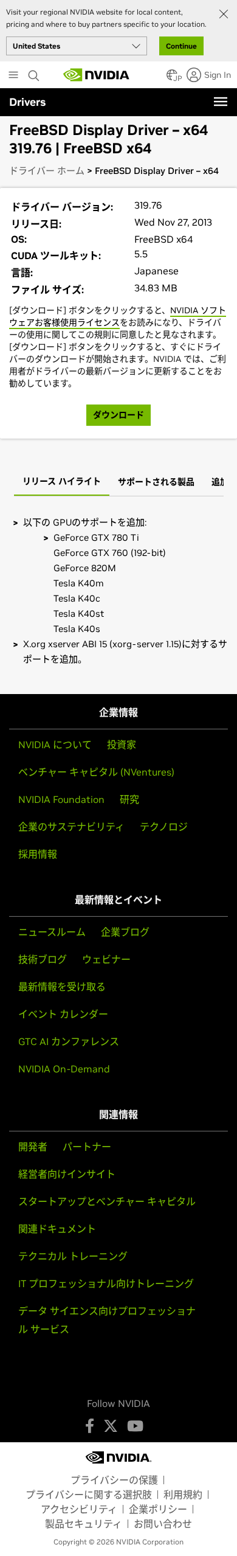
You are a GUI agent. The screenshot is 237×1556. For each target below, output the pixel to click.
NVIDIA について (55, 744)
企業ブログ (125, 932)
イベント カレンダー (63, 1014)
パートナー (87, 1147)
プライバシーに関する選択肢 (89, 1494)
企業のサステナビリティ (71, 827)
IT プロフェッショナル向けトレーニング (106, 1283)
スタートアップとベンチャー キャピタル (107, 1201)
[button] (172, 78)
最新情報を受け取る (62, 987)
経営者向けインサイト (66, 1174)
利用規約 (182, 1494)
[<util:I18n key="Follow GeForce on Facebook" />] (89, 1426)
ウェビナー (106, 959)
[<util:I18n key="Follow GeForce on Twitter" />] (110, 1426)
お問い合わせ (163, 1524)
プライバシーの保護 (114, 1480)
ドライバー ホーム (46, 170)
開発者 (32, 1147)
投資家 (121, 744)
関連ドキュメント (57, 1229)
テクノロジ (164, 827)
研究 (129, 799)
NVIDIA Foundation (61, 799)
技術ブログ (42, 959)
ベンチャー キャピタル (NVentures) (96, 772)
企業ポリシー (158, 1509)
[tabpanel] (118, 591)
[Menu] (220, 101)
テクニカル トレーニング (73, 1256)
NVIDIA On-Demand (64, 1069)
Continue (181, 45)
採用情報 (37, 854)
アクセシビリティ (79, 1509)
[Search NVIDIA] (35, 72)
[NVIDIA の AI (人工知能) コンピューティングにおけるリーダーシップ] (96, 74)
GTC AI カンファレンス (68, 1041)
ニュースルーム (52, 932)
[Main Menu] (13, 76)
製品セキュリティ (83, 1524)
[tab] (61, 482)
